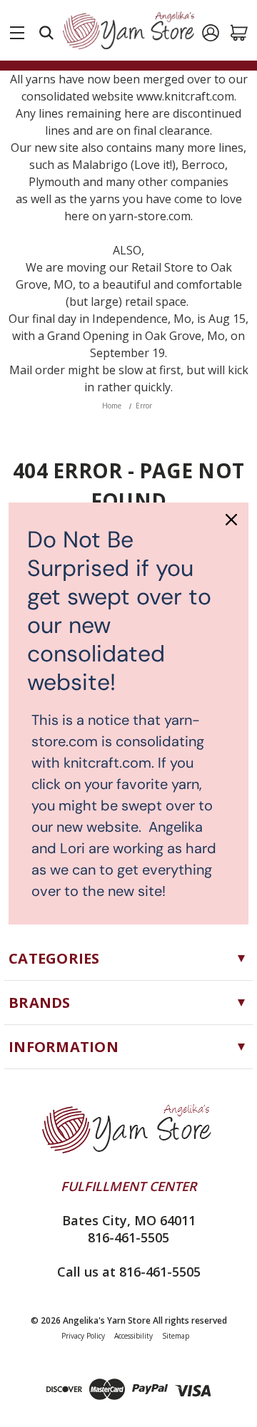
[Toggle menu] (17, 30)
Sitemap (175, 1336)
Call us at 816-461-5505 (129, 1271)
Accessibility (133, 1336)
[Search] (46, 33)
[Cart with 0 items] (239, 33)
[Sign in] (210, 33)
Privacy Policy (83, 1336)
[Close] (231, 520)
